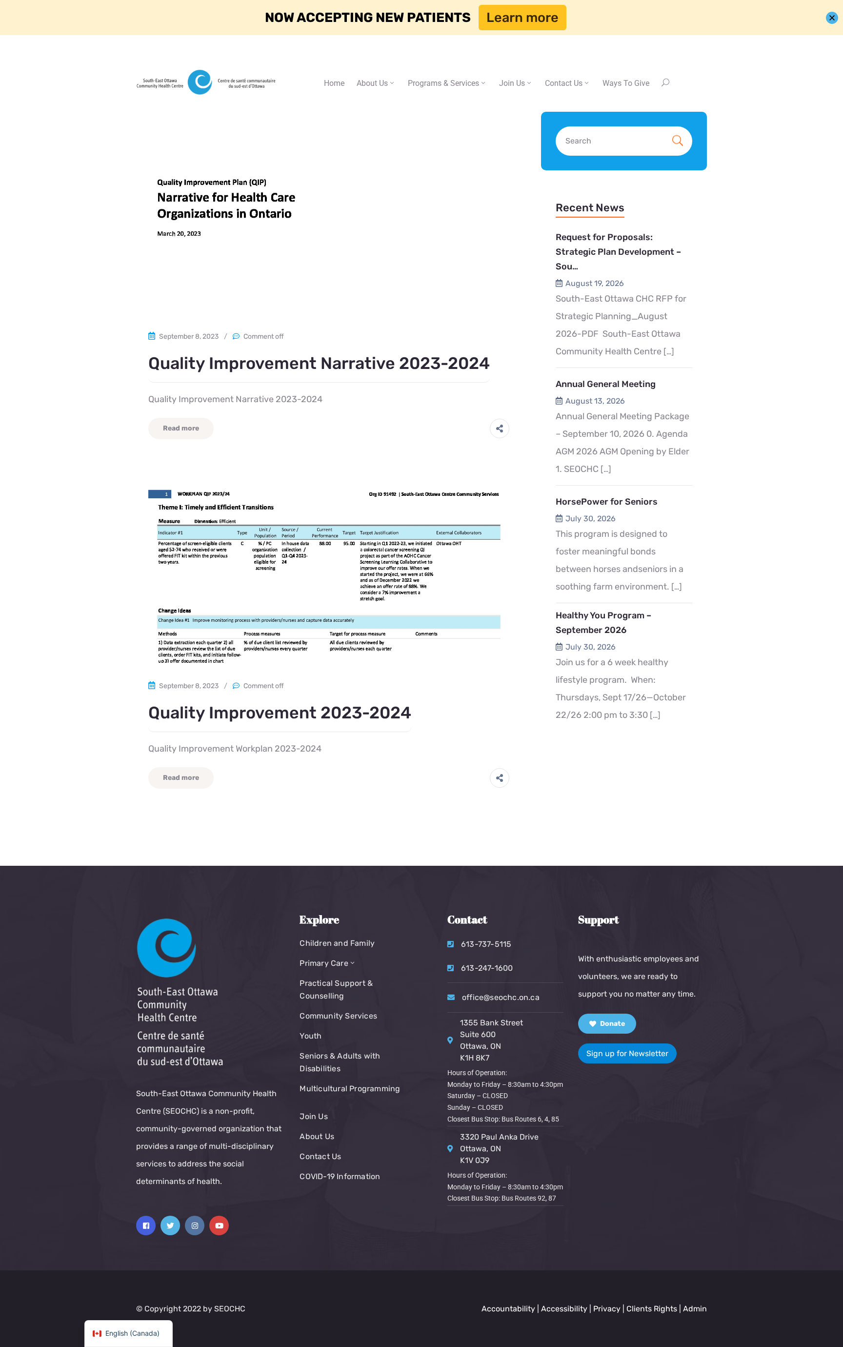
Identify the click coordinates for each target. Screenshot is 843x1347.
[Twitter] (170, 1225)
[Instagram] (194, 1225)
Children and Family (337, 943)
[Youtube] (219, 1225)
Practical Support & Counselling (336, 989)
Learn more (522, 17)
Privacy (607, 1308)
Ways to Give (625, 83)
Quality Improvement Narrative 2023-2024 (319, 363)
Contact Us (320, 1156)
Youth (310, 1036)
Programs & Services (443, 83)
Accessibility (564, 1308)
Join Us (512, 83)
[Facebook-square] (146, 1225)
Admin (695, 1308)
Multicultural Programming (350, 1088)
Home (334, 83)
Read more (181, 428)
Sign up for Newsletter (627, 1053)
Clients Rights (651, 1308)
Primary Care (324, 963)
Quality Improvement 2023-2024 (279, 713)
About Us (372, 83)
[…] (668, 351)
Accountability (508, 1308)
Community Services (338, 1015)
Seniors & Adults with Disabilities (340, 1062)
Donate (612, 1024)
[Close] (832, 18)
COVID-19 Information (340, 1176)
